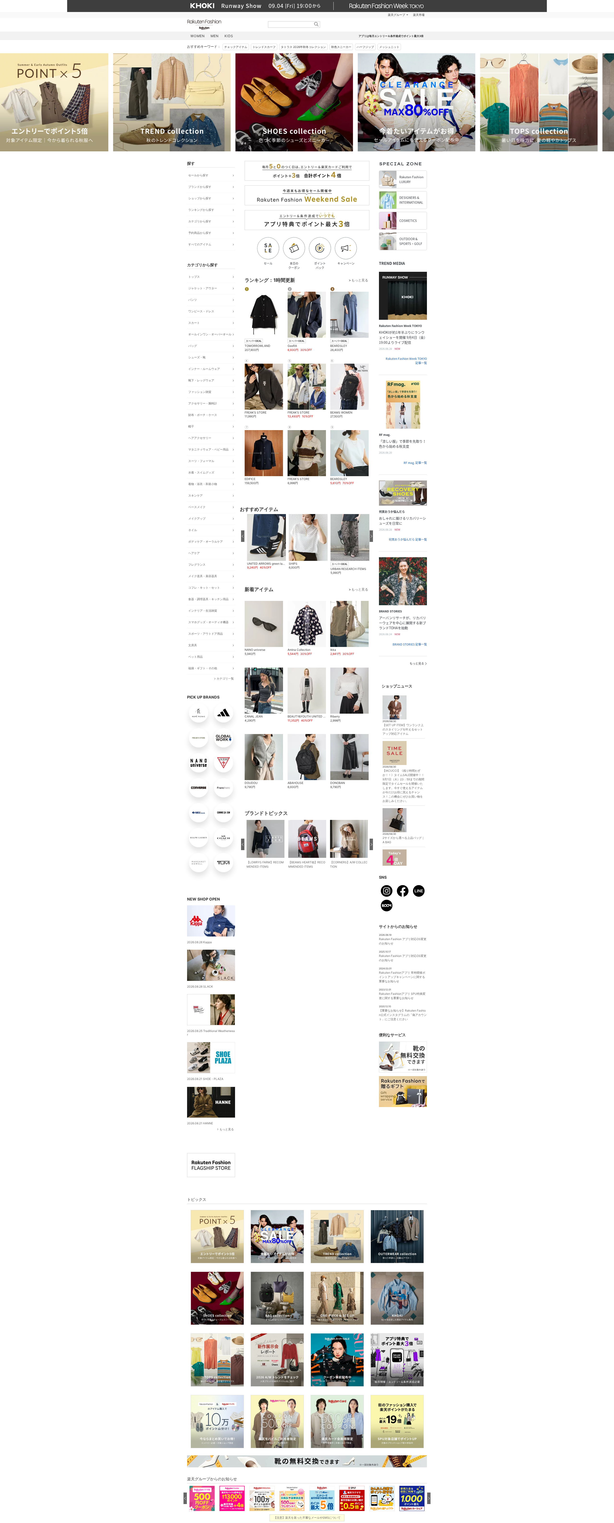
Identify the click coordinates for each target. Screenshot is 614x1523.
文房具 (192, 645)
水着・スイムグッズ (201, 472)
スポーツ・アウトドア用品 (205, 633)
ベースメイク (197, 507)
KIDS (228, 36)
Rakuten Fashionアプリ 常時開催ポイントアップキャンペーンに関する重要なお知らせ (402, 977)
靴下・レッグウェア (201, 380)
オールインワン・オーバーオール (209, 334)
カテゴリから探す (199, 221)
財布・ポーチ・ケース (202, 415)
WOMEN (197, 36)
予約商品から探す (199, 233)
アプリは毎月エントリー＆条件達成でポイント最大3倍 (391, 36)
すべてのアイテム (199, 244)
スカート (194, 323)
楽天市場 (419, 15)
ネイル (192, 530)
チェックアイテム (235, 47)
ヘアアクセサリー (199, 438)
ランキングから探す (201, 210)
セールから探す (198, 175)
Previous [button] (187, 102)
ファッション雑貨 (199, 392)
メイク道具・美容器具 (202, 576)
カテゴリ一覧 (225, 678)
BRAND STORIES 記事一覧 (410, 644)
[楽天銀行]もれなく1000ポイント (361, 15)
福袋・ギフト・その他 (202, 668)
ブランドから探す (199, 187)
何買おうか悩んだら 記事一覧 (408, 539)
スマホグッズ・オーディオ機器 (208, 622)
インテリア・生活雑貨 (202, 610)
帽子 (191, 426)
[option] (123, 102)
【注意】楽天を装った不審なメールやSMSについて (307, 1517)
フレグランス (197, 564)
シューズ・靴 (197, 357)
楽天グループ (396, 15)
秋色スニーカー (341, 47)
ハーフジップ (365, 47)
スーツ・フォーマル (201, 461)
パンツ (192, 300)
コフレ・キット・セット (204, 587)
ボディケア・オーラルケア (205, 541)
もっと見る (226, 1129)
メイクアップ (197, 518)
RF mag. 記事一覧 (415, 463)
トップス (194, 277)
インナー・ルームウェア (204, 369)
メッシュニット (389, 47)
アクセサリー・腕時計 (202, 403)
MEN (215, 36)
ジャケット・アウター (202, 288)
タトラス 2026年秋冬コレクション (303, 47)
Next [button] (427, 102)
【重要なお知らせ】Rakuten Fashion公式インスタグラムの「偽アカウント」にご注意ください (403, 1015)
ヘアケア (194, 553)
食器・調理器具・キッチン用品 (208, 599)
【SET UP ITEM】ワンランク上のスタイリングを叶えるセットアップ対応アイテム (403, 729)
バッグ (192, 346)
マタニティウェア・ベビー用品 (208, 449)
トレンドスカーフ (264, 47)
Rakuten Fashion (224, 24)
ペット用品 (195, 656)
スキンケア (195, 495)
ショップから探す (199, 198)
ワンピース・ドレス (201, 311)
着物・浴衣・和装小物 (202, 484)
